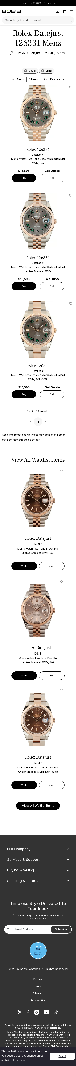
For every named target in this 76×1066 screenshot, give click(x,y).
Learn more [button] (20, 1060)
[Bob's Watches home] (11, 11)
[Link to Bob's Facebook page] (28, 1012)
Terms (37, 986)
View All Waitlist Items (38, 805)
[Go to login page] (57, 11)
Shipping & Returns (23, 881)
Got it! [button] (62, 1056)
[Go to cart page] (64, 11)
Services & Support (23, 859)
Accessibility (38, 1000)
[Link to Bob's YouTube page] (46, 1012)
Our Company (18, 849)
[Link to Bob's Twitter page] (19, 1012)
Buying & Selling (20, 870)
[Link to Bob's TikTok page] (56, 1012)
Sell (52, 177)
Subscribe (61, 929)
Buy (24, 177)
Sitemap (37, 993)
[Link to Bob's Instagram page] (36, 1012)
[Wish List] (62, 471)
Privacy (37, 979)
